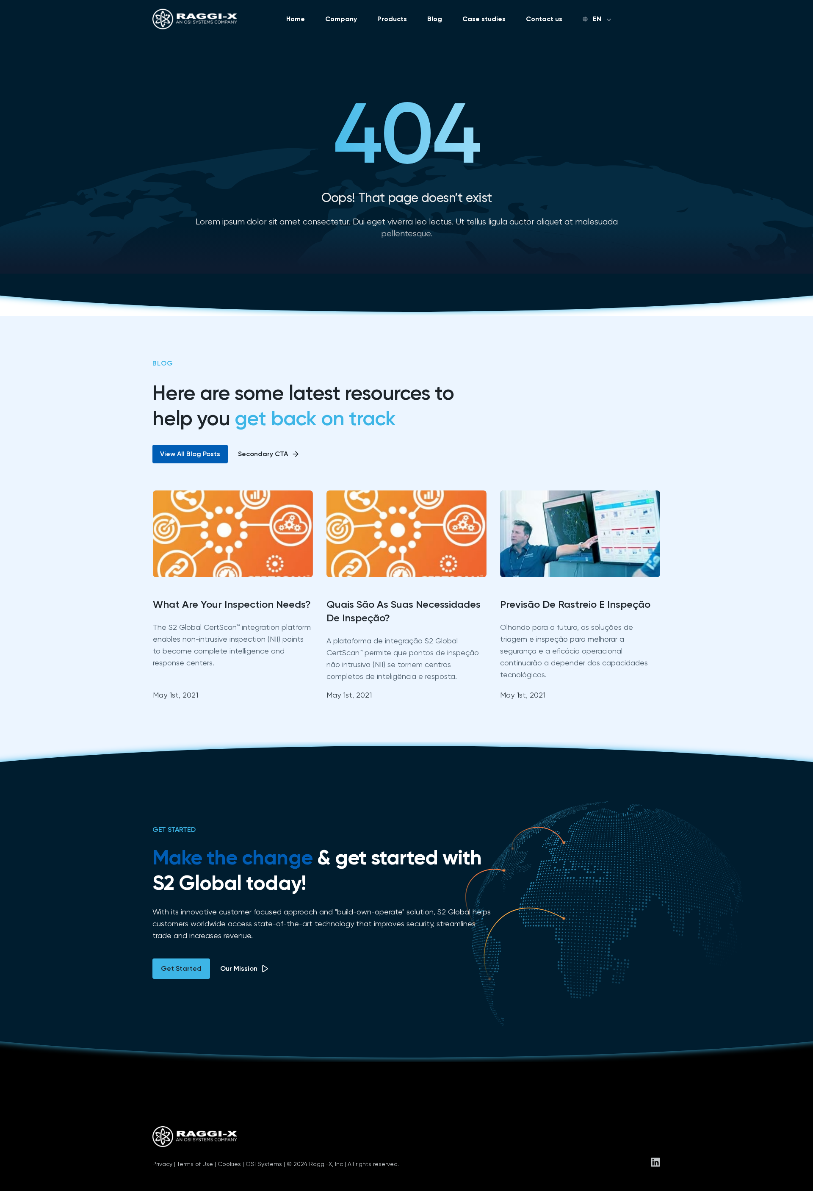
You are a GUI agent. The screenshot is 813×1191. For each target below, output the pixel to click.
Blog (434, 19)
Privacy (162, 1164)
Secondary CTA (263, 454)
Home (295, 19)
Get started (181, 968)
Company (341, 19)
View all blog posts (190, 454)
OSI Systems (264, 1164)
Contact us (544, 19)
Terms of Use (195, 1164)
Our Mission (238, 968)
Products (392, 19)
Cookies (229, 1164)
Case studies (484, 19)
